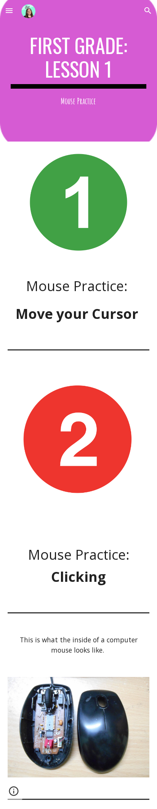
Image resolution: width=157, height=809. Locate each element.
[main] (78, 70)
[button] (9, 10)
